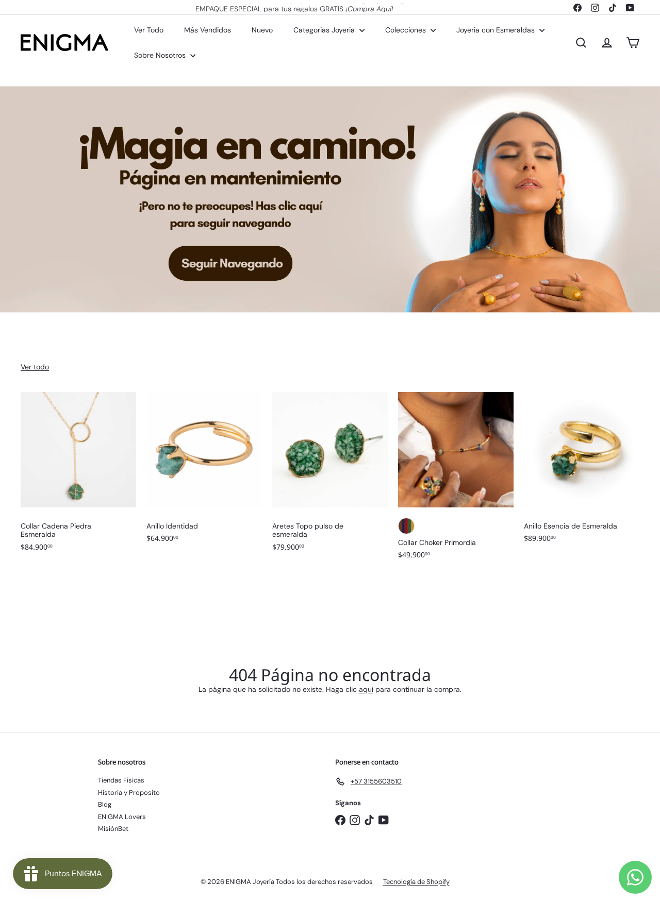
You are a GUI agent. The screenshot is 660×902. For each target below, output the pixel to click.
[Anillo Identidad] (204, 473)
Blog (104, 804)
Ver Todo (148, 30)
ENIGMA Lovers (122, 816)
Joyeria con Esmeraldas (496, 30)
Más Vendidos (207, 30)
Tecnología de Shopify (416, 881)
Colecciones (406, 30)
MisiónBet (113, 828)
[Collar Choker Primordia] (456, 481)
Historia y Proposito (129, 792)
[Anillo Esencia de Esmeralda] (581, 473)
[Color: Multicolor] (406, 526)
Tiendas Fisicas (121, 780)
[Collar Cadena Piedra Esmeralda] (78, 477)
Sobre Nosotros (161, 55)
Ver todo (35, 366)
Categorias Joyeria (325, 30)
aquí (366, 689)
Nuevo (262, 30)
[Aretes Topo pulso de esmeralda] (330, 477)
